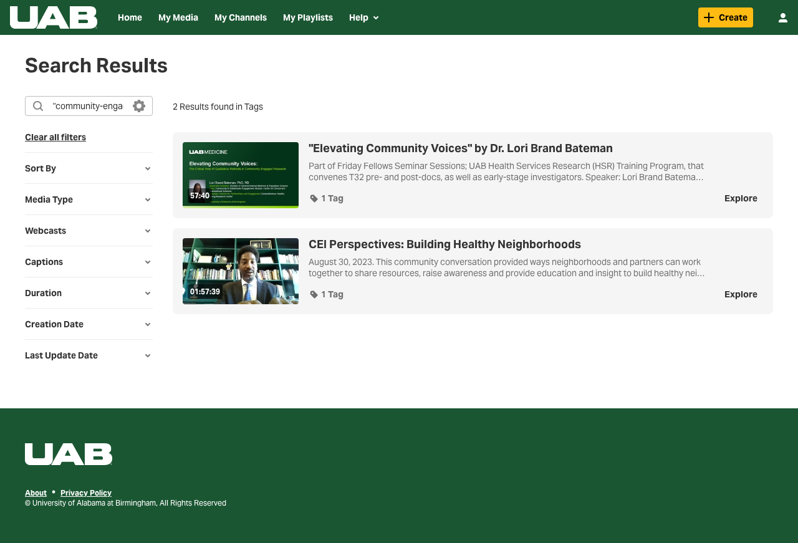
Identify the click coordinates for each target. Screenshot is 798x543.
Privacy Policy (86, 492)
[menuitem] (130, 17)
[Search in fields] (139, 106)
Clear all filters (55, 137)
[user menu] (783, 17)
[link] (725, 17)
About (36, 492)
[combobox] (88, 106)
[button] (326, 198)
